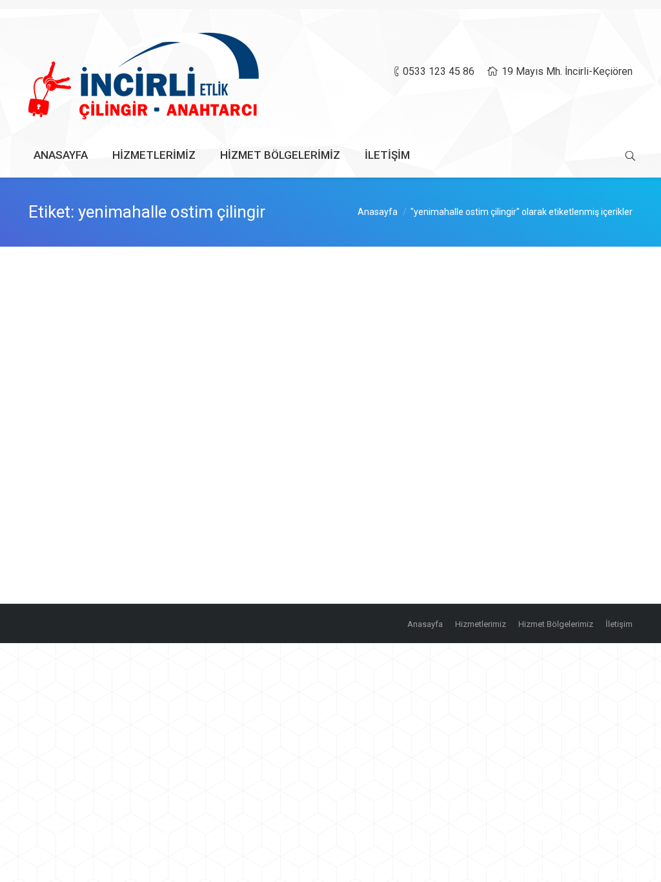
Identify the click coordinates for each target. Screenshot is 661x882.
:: (209, 362)
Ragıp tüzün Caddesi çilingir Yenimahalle (158, 297)
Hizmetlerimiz (139, 551)
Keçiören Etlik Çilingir (106, 504)
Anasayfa (378, 212)
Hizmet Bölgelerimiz (147, 362)
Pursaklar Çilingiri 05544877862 (135, 401)
